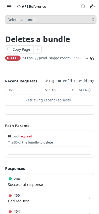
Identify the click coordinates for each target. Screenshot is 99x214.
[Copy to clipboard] (92, 59)
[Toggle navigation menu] (9, 6)
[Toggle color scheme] (92, 6)
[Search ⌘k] (83, 6)
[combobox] (49, 151)
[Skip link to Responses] (1, 168)
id (9, 136)
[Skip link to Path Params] (1, 125)
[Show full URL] (86, 59)
